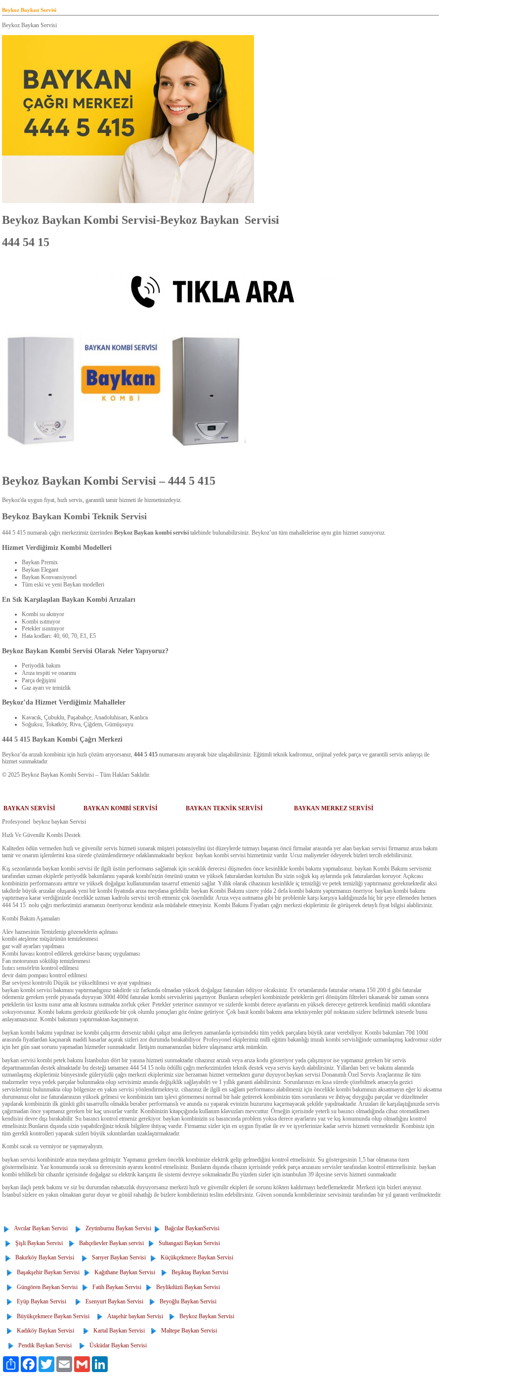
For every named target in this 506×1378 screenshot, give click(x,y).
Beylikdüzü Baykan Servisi (186, 1287)
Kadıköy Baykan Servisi (44, 1330)
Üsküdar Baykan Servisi (116, 1345)
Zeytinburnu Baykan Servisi (117, 1228)
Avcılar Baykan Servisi (39, 1228)
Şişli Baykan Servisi (37, 1243)
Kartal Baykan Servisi (117, 1330)
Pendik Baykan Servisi (43, 1345)
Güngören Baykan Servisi (46, 1287)
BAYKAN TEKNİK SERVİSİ (224, 808)
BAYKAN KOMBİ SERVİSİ (121, 808)
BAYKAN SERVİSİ (29, 808)
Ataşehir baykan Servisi (133, 1316)
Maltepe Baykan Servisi (187, 1330)
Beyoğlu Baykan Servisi (186, 1301)
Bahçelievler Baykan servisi (110, 1243)
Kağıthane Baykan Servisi (123, 1272)
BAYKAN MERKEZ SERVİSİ (334, 808)
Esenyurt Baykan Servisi (113, 1301)
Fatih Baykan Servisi (115, 1287)
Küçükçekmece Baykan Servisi (195, 1257)
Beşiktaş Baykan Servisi (198, 1272)
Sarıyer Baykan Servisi (117, 1257)
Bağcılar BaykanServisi (190, 1228)
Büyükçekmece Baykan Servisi (51, 1316)
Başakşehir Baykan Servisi (47, 1272)
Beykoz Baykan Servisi (205, 1316)
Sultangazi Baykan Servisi (188, 1243)
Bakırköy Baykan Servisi (43, 1257)
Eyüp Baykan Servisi (40, 1301)
